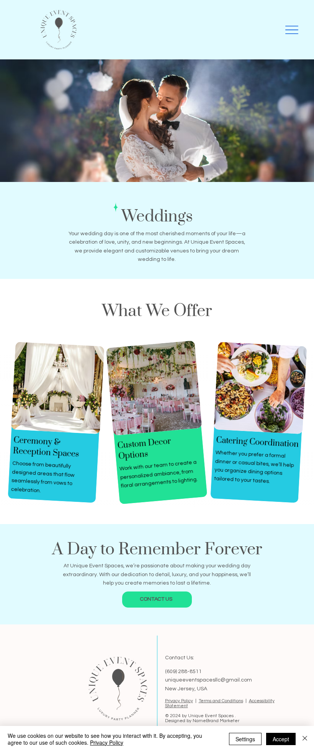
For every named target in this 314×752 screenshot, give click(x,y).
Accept (281, 739)
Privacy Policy (179, 700)
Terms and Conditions (221, 700)
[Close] (304, 739)
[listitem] (55, 422)
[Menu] (291, 29)
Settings (245, 739)
